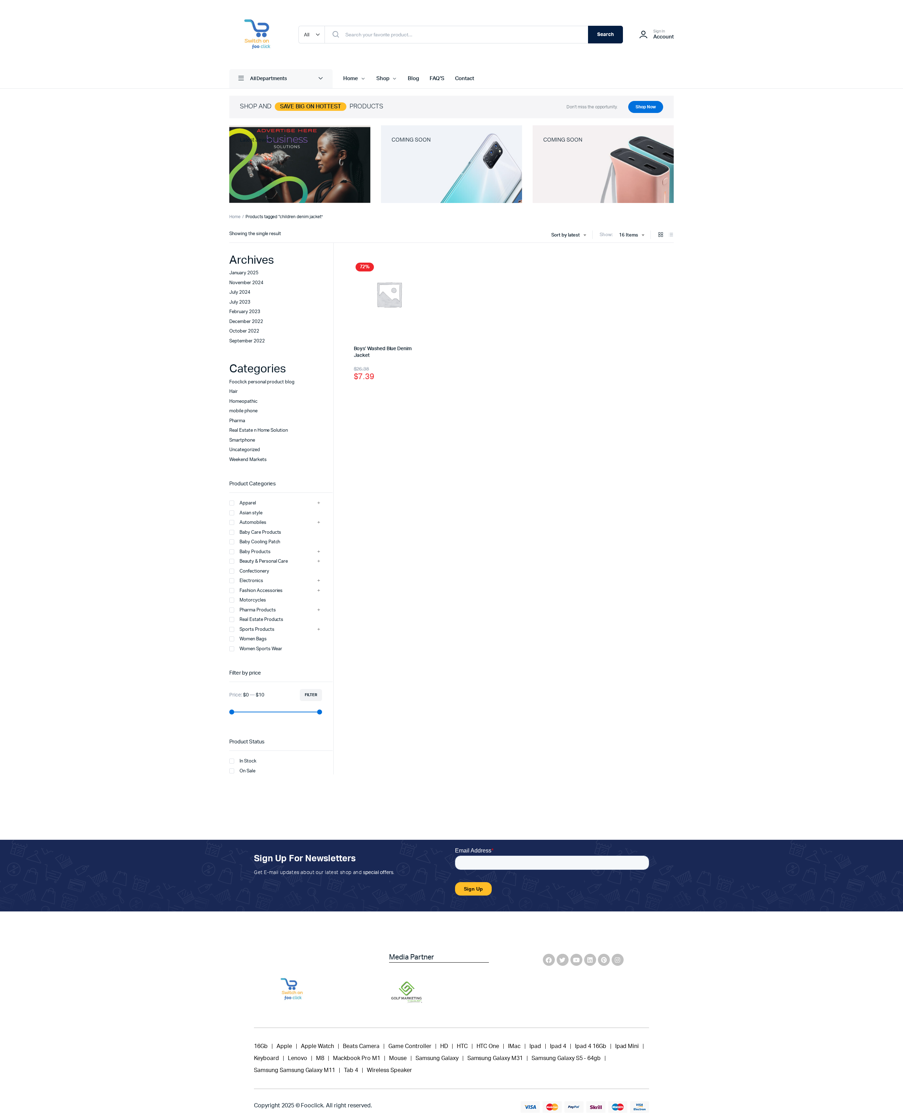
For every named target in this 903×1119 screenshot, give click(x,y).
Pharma (237, 421)
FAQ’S (437, 78)
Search (605, 34)
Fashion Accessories (261, 590)
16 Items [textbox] (628, 235)
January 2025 (244, 273)
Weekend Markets (248, 459)
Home (350, 78)
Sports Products (257, 629)
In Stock (248, 761)
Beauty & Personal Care (264, 561)
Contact (464, 78)
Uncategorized (244, 450)
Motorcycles (253, 600)
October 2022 (244, 331)
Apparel (248, 503)
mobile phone (243, 411)
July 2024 (239, 292)
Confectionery (254, 571)
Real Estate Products (261, 619)
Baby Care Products (260, 532)
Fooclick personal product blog (262, 382)
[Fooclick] (256, 34)
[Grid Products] (660, 235)
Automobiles (253, 522)
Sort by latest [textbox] (565, 235)
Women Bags (253, 639)
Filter (311, 695)
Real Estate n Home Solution (258, 430)
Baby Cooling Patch (260, 542)
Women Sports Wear (261, 649)
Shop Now (646, 107)
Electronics (251, 581)
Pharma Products (258, 610)
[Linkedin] (590, 960)
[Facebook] (549, 960)
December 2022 (246, 321)
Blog (413, 78)
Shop (382, 78)
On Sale (247, 771)
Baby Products (255, 552)
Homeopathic (243, 401)
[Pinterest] (604, 960)
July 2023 (239, 302)
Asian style (251, 513)
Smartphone (242, 440)
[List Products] (671, 235)
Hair (233, 391)
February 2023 (244, 312)
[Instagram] (618, 960)
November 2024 (246, 283)
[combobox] (569, 235)
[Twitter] (563, 960)
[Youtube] (576, 960)
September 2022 (247, 341)
